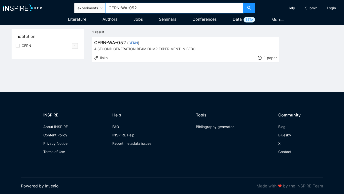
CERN (133, 43)
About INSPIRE (55, 127)
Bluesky (284, 135)
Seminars (167, 19)
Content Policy (55, 135)
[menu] (300, 8)
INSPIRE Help (123, 135)
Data (237, 19)
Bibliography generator (215, 127)
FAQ (115, 127)
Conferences (204, 19)
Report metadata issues (131, 143)
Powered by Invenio (40, 185)
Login (331, 8)
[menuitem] (291, 8)
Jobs (138, 19)
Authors (109, 19)
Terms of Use (54, 152)
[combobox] (175, 8)
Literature (77, 19)
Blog (282, 127)
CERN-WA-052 (110, 42)
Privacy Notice (55, 143)
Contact (284, 152)
